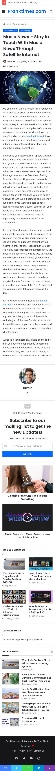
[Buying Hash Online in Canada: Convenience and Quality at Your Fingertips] (10, 678)
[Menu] (3, 12)
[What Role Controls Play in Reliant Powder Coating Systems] (14, 563)
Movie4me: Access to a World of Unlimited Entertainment (12, 610)
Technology (25, 30)
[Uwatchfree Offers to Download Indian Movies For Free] (41, 563)
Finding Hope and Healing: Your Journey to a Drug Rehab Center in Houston (36, 706)
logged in (19, 639)
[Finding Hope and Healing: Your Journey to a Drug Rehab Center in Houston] (10, 707)
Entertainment (20, 24)
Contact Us (39, 751)
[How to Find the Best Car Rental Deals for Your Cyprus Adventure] (10, 693)
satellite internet (35, 136)
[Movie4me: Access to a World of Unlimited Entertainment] (14, 597)
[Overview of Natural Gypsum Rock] (10, 722)
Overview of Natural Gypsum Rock (33, 720)
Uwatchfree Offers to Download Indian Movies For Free (40, 576)
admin (27, 388)
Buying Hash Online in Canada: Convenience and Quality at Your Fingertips (36, 677)
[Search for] (51, 12)
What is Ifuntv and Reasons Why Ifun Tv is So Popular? (40, 609)
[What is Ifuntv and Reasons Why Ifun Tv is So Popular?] (41, 597)
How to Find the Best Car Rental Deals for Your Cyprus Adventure (35, 692)
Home (8, 24)
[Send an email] (14, 61)
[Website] (27, 393)
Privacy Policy (25, 751)
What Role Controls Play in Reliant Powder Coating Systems (13, 577)
